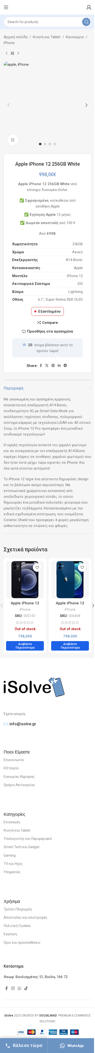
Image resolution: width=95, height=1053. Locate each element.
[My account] (89, 7)
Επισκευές (12, 822)
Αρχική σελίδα (16, 37)
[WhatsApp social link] (19, 988)
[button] (8, 105)
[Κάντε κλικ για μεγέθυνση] (12, 139)
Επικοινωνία (14, 760)
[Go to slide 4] (55, 144)
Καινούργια (75, 37)
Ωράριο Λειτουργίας (19, 785)
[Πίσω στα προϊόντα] (12, 53)
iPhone (9, 43)
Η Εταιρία (11, 768)
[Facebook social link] (41, 365)
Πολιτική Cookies (17, 926)
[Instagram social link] (13, 988)
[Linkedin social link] (59, 365)
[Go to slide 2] (45, 144)
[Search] (86, 22)
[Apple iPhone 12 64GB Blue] (70, 580)
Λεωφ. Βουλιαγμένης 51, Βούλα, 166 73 (35, 977)
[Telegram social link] (65, 365)
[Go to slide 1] (40, 144)
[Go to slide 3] (50, 144)
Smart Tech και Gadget (21, 847)
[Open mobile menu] (6, 7)
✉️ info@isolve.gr (20, 724)
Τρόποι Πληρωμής (18, 909)
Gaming (10, 855)
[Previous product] (7, 53)
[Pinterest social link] (53, 365)
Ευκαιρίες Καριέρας (19, 777)
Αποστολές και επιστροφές (26, 917)
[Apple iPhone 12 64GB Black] (25, 580)
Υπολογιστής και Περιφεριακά (28, 839)
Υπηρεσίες (12, 872)
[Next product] (18, 53)
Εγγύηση (10, 934)
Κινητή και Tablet (46, 37)
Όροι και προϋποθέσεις (22, 942)
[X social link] (47, 365)
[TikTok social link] (26, 988)
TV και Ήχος (13, 864)
